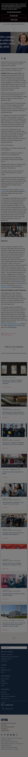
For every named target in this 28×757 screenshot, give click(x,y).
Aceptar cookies (14, 19)
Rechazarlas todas (14, 15)
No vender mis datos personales (14, 11)
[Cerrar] (26, 1)
